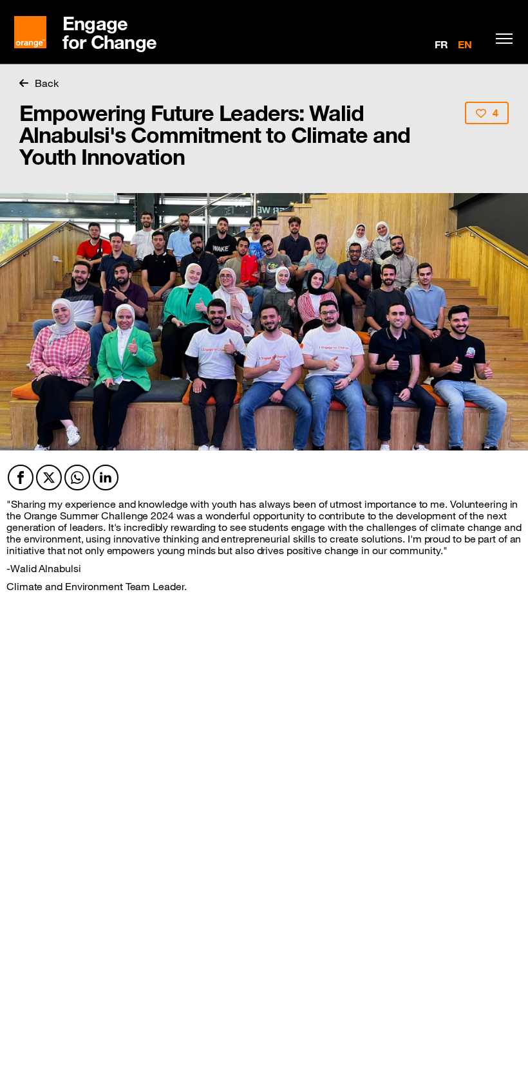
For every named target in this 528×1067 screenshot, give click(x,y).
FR (441, 44)
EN (465, 44)
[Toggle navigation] (501, 38)
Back (47, 83)
